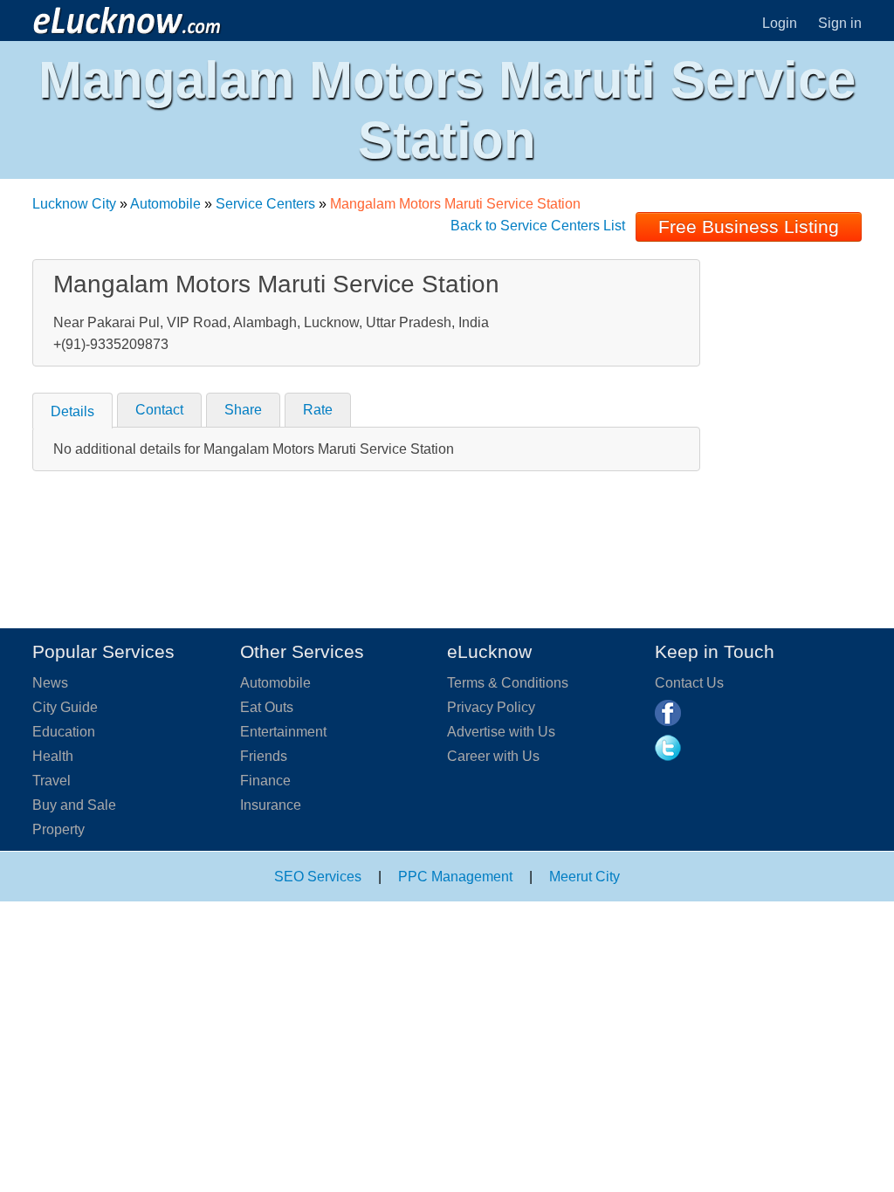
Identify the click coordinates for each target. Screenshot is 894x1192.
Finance (265, 780)
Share (243, 409)
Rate (318, 409)
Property (58, 829)
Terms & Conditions (507, 682)
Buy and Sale (74, 805)
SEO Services (317, 876)
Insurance (270, 805)
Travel (51, 780)
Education (63, 731)
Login (779, 23)
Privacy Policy (491, 707)
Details (72, 411)
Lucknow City (74, 203)
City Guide (65, 707)
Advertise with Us (501, 731)
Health (52, 756)
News (50, 682)
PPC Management (455, 876)
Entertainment (283, 731)
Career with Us (493, 756)
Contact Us (689, 682)
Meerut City (584, 876)
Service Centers (265, 203)
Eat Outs (266, 707)
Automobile (165, 203)
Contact (159, 409)
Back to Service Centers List (537, 225)
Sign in (840, 23)
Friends (263, 756)
